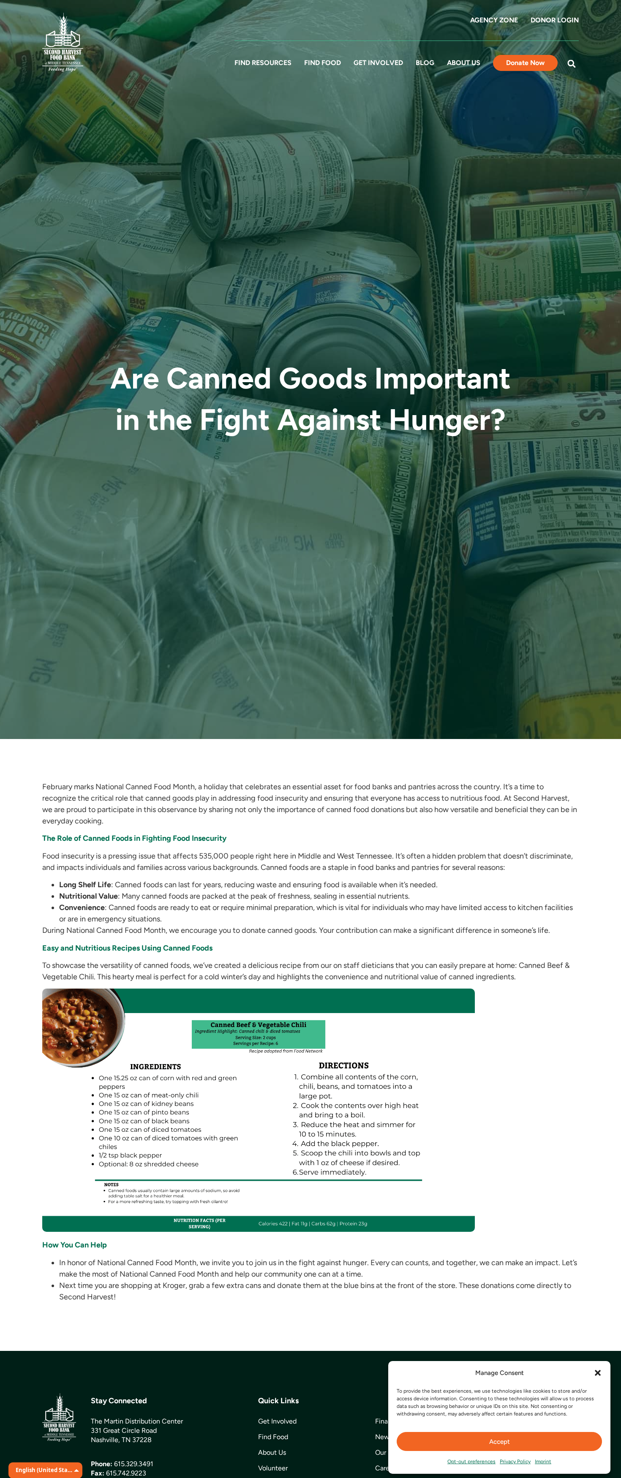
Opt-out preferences (471, 1461)
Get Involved (378, 63)
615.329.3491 (133, 1464)
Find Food (322, 63)
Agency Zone (494, 20)
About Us (463, 63)
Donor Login (555, 20)
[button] (598, 1373)
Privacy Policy (515, 1461)
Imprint (543, 1461)
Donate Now (525, 63)
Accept (499, 1441)
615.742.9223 (126, 1473)
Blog (425, 63)
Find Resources (262, 63)
